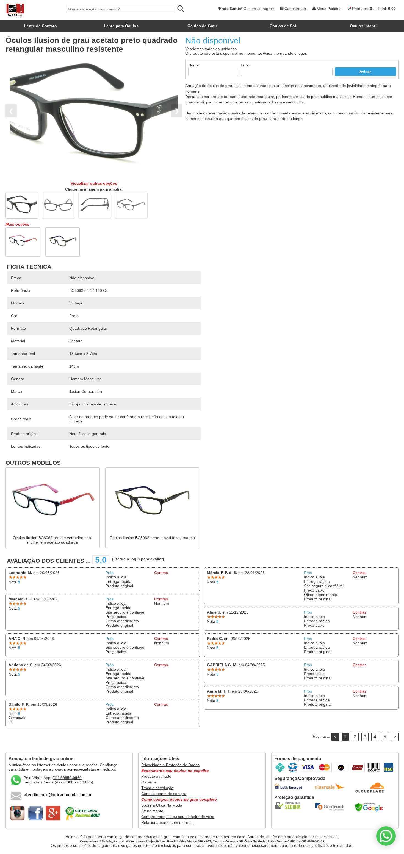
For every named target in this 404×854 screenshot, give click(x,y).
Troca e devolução (157, 788)
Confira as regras (258, 8)
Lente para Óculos (121, 26)
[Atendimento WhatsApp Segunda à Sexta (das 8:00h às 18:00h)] (386, 836)
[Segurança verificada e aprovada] (289, 805)
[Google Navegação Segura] (370, 807)
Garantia (148, 782)
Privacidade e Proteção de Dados (170, 765)
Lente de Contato (40, 26)
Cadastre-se (295, 8)
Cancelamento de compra (163, 793)
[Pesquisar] (180, 9)
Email (245, 65)
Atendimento (152, 811)
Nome (193, 65)
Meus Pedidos (329, 8)
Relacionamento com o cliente (167, 822)
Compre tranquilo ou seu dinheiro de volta (177, 816)
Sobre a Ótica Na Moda (161, 805)
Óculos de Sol (283, 26)
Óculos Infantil (364, 26)
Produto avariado (156, 776)
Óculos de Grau (202, 26)
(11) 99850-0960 (67, 777)
